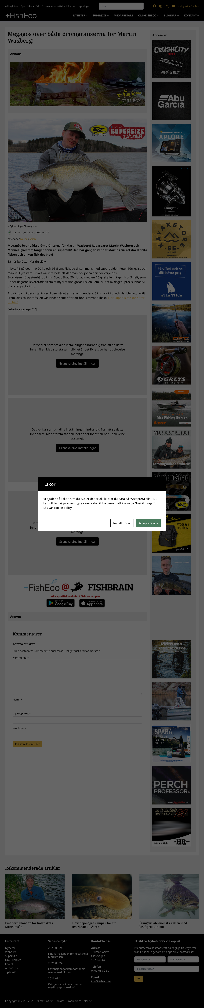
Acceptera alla (148, 523)
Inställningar (122, 523)
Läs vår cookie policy (57, 508)
